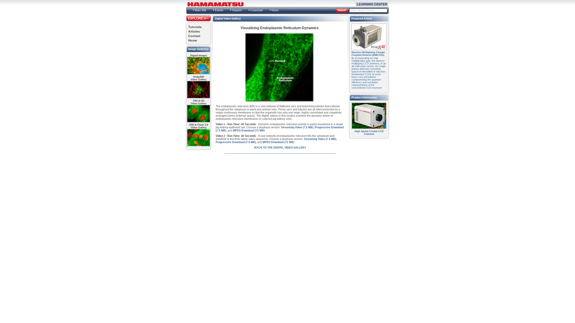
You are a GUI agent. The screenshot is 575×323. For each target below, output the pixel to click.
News (275, 10)
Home (192, 40)
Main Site (200, 10)
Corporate (256, 10)
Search (342, 10)
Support (237, 10)
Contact (194, 36)
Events (219, 10)
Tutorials (195, 27)
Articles (194, 31)
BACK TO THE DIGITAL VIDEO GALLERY (280, 147)
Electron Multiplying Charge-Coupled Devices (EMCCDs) (368, 53)
